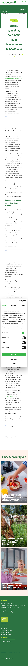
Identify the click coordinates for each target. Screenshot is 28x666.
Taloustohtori (9, 396)
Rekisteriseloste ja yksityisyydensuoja (11, 652)
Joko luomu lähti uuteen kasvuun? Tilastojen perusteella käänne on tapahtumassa (12, 541)
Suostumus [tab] (5, 305)
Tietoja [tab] (23, 305)
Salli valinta (14, 359)
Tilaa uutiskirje (8, 641)
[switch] (24, 337)
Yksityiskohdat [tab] (14, 305)
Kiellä (14, 364)
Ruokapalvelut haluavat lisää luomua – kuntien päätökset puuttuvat (12, 585)
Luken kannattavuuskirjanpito (13, 78)
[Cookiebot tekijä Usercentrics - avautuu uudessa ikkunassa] (19, 301)
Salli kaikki (14, 354)
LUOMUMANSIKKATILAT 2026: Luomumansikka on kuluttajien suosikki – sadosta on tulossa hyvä (12, 498)
